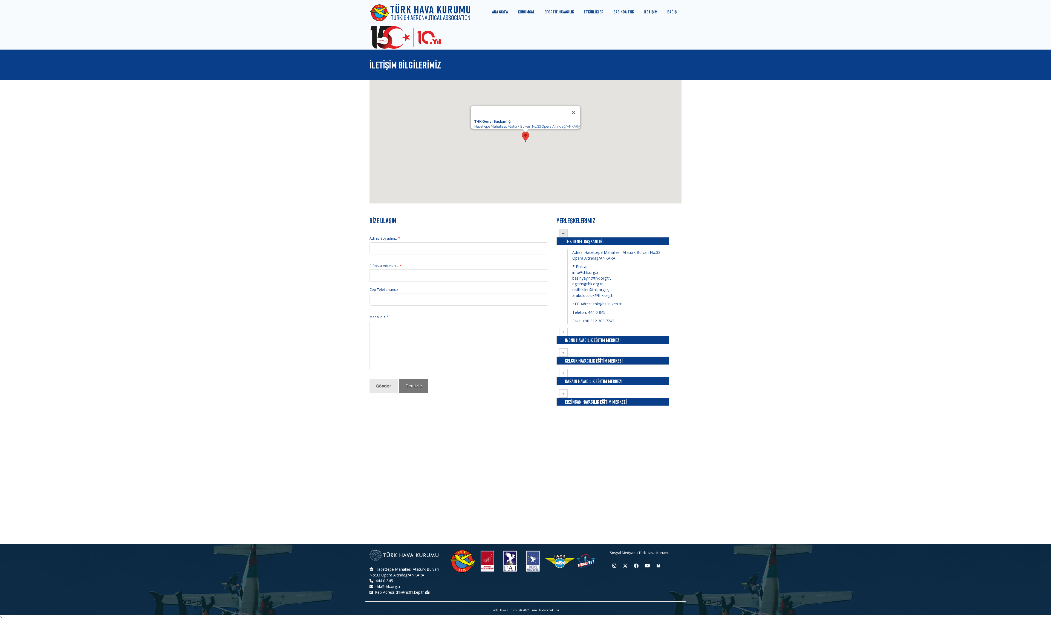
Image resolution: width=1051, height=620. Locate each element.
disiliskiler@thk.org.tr (590, 289)
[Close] (573, 112)
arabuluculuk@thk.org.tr (593, 295)
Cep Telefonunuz (383, 289)
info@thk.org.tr (585, 272)
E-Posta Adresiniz (385, 265)
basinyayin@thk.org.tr (591, 278)
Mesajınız (379, 316)
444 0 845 (596, 312)
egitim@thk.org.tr (587, 283)
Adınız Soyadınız (384, 238)
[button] (525, 137)
